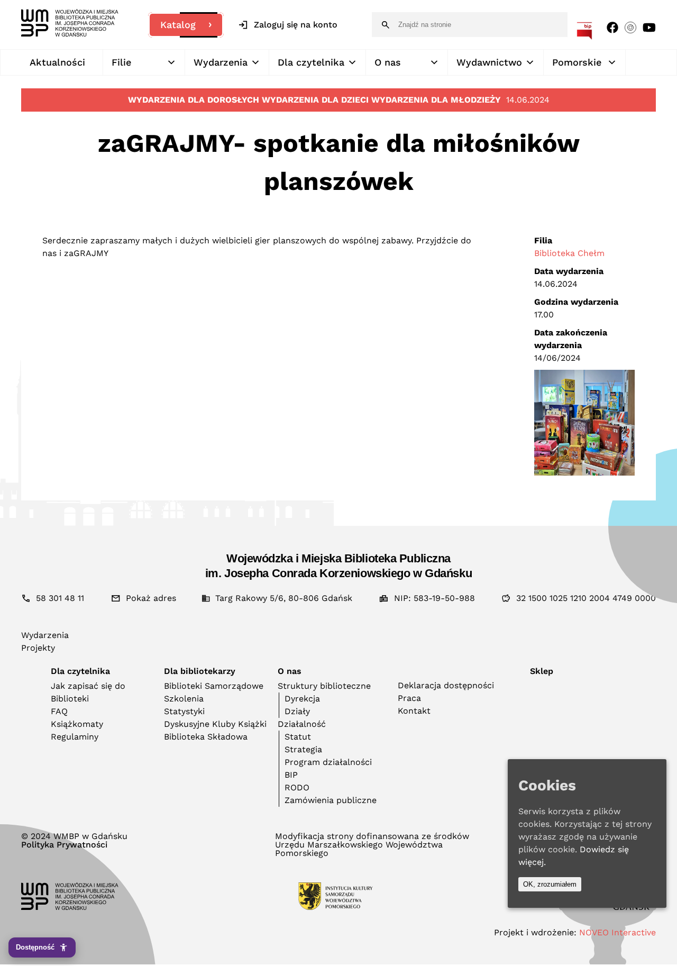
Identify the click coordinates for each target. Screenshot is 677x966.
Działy (297, 711)
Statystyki (184, 711)
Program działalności (328, 762)
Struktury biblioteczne (324, 686)
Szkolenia (184, 699)
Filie (121, 62)
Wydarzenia (221, 62)
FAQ (59, 711)
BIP (291, 775)
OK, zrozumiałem (550, 884)
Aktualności (57, 62)
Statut (298, 737)
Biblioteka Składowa (206, 737)
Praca (409, 698)
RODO (297, 787)
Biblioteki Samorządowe (213, 686)
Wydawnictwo (489, 62)
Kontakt (414, 711)
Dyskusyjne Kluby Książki (215, 724)
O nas (387, 62)
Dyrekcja (302, 699)
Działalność (302, 724)
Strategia (303, 749)
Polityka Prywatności (64, 845)
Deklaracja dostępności (446, 685)
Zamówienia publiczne (331, 800)
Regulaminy (74, 737)
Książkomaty (77, 724)
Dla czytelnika (311, 62)
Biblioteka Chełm (569, 253)
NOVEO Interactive (617, 932)
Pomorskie (576, 62)
